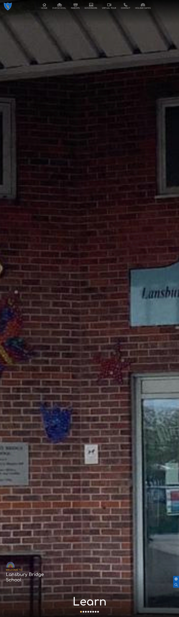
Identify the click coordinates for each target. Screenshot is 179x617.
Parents (75, 8)
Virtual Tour (109, 8)
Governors (91, 8)
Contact (125, 8)
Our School (59, 8)
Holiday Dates (143, 8)
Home (44, 8)
